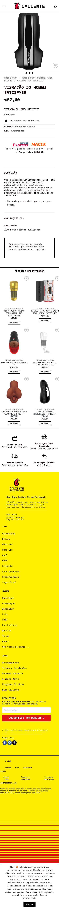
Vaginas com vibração (30, 80)
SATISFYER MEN (17, 131)
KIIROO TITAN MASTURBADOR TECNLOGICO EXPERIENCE (45, 312)
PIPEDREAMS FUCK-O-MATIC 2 (14, 363)
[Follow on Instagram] (9, 742)
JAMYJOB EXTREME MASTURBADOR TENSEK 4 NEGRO (45, 414)
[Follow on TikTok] (14, 742)
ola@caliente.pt (15, 517)
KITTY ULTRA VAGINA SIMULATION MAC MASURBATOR (14, 313)
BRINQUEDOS (10, 78)
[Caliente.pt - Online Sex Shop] (29, 6)
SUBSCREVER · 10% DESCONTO (26, 718)
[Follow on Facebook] (4, 742)
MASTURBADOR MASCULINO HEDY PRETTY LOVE (45, 363)
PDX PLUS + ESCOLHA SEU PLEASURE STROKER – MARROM (14, 414)
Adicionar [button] (14, 322)
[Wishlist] (55, 65)
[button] (4, 6)
